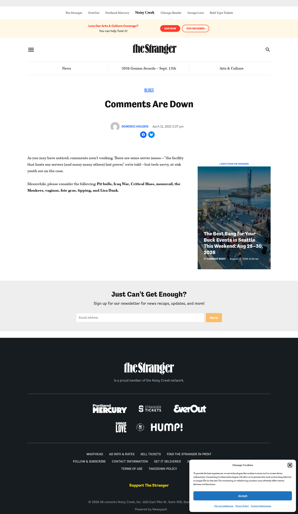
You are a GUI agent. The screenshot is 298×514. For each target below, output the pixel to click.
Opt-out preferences (223, 506)
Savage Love (196, 13)
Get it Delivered (167, 461)
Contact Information (261, 506)
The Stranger (73, 13)
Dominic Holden (135, 126)
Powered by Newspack (151, 509)
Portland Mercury (117, 13)
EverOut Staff (216, 258)
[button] (290, 465)
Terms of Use (132, 468)
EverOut (93, 13)
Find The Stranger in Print (189, 454)
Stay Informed (195, 28)
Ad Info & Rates (121, 454)
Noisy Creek (144, 13)
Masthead (95, 454)
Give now (170, 28)
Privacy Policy (242, 506)
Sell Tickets (150, 454)
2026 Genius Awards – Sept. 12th (149, 68)
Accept (242, 496)
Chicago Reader (171, 13)
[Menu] (31, 49)
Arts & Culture (231, 68)
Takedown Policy (163, 468)
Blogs (149, 91)
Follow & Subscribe (89, 461)
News (66, 68)
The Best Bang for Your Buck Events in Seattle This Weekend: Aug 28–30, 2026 (233, 243)
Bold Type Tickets (221, 13)
